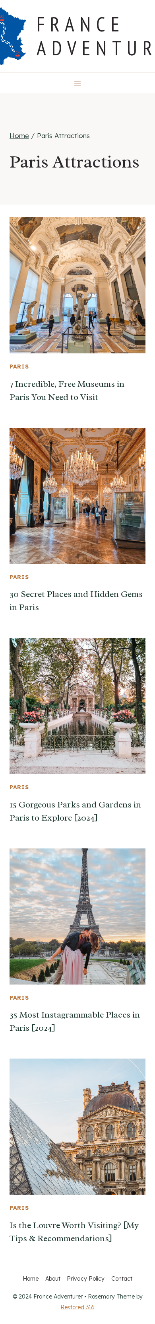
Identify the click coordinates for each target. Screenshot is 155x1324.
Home (31, 1278)
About (52, 1278)
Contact (121, 1278)
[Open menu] (77, 83)
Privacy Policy (86, 1278)
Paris (19, 366)
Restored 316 (77, 1307)
